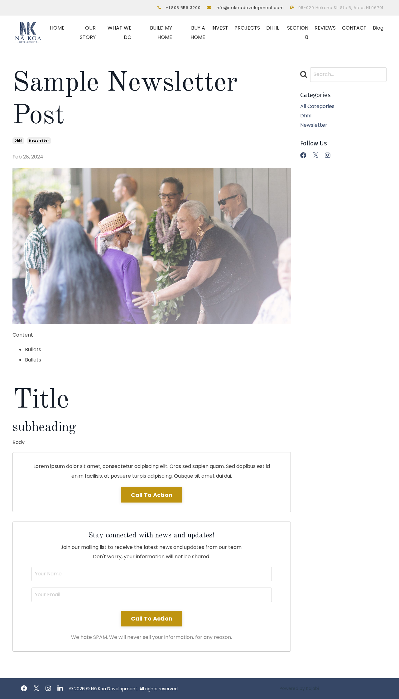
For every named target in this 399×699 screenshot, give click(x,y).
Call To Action (152, 495)
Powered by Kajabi (299, 688)
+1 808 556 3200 (183, 8)
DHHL (272, 27)
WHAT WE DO (120, 32)
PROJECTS (247, 27)
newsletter (39, 140)
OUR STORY (88, 32)
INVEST (219, 27)
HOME (57, 27)
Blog (378, 27)
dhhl (18, 140)
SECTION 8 (297, 32)
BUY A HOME (197, 32)
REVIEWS (325, 27)
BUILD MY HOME (161, 32)
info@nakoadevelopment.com (250, 8)
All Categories (317, 106)
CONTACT (354, 27)
